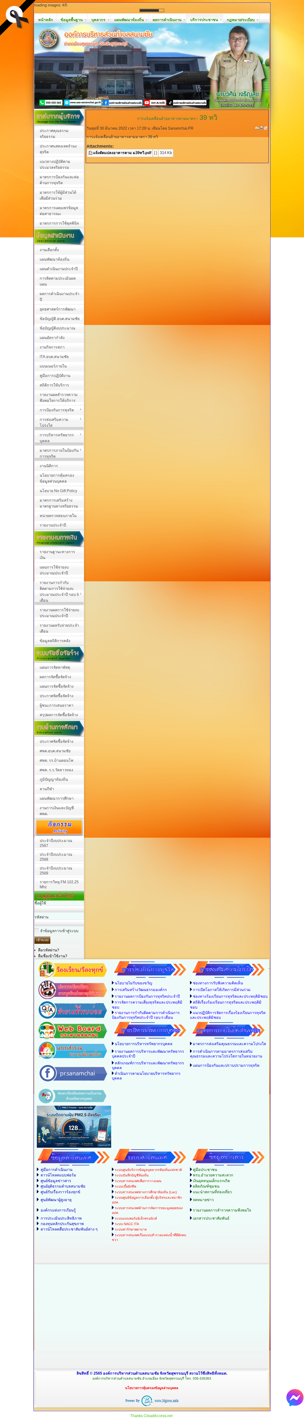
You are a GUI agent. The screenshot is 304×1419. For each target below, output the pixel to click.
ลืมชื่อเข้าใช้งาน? (52, 1040)
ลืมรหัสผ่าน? (48, 1035)
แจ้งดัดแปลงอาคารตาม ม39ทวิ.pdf (122, 237)
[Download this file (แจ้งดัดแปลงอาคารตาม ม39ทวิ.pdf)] (90, 237)
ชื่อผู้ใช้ (40, 988)
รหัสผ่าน (41, 1001)
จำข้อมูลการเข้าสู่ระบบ (59, 1015)
